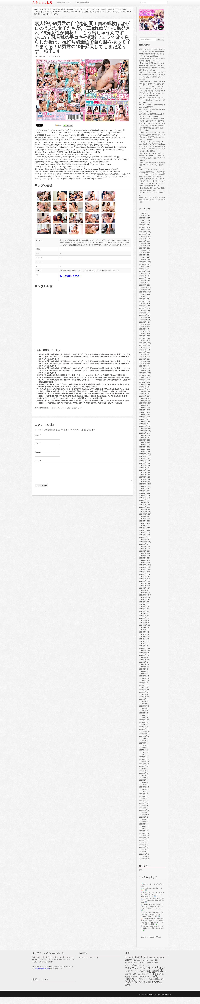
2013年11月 (143, 567)
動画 (41, 9)
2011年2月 (142, 643)
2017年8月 (142, 463)
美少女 (155, 982)
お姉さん (136, 960)
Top (194, 998)
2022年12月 (143, 315)
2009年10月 (143, 680)
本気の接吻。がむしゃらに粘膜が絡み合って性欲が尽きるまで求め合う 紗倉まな (152, 199)
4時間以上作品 (65, 270)
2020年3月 (142, 391)
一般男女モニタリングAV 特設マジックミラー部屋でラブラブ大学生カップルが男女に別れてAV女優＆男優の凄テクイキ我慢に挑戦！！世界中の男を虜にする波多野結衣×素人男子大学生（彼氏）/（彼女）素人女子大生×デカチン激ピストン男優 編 (83, 394)
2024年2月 (142, 283)
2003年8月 (142, 840)
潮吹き (158, 979)
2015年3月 (142, 530)
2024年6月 (142, 273)
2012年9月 (142, 600)
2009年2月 (142, 699)
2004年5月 (142, 824)
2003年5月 (142, 847)
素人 (93, 270)
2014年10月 (143, 542)
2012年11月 (143, 595)
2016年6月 (142, 495)
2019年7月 (142, 410)
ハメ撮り (127, 971)
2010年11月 (143, 650)
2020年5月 (142, 387)
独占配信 (131, 981)
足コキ (98, 270)
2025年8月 (142, 241)
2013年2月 (142, 588)
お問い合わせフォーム (42, 969)
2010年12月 (143, 648)
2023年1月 (142, 313)
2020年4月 (142, 389)
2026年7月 (142, 216)
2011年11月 (143, 623)
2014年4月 (142, 556)
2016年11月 (143, 484)
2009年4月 (142, 694)
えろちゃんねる (42, 2)
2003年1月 (142, 852)
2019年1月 (142, 424)
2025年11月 (143, 234)
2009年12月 (143, 676)
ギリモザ (138, 963)
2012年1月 (142, 618)
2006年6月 (142, 773)
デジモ (155, 962)
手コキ (116, 270)
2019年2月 (142, 421)
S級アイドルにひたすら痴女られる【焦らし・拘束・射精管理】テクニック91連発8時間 (70, 398)
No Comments (54, 56)
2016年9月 (142, 488)
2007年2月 (142, 754)
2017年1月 (142, 479)
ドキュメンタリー (140, 965)
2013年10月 (143, 569)
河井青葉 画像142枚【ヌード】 (152, 888)
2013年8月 (142, 574)
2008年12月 (143, 704)
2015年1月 (142, 535)
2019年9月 (142, 405)
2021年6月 (142, 357)
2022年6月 (142, 329)
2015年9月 (142, 516)
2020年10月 (143, 375)
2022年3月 (142, 336)
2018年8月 (142, 435)
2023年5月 (142, 303)
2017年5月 (142, 470)
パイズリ (135, 971)
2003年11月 (143, 835)
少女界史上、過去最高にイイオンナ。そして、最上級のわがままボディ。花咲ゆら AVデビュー (152, 100)
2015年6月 (142, 523)
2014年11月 (143, 539)
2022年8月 (142, 324)
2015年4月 (142, 528)
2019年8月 (142, 408)
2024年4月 (142, 278)
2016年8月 (142, 491)
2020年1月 (142, 396)
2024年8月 (142, 269)
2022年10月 (143, 320)
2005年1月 (142, 808)
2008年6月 (142, 717)
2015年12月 (143, 509)
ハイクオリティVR (134, 968)
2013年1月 (142, 590)
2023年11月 (143, 290)
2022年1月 (142, 340)
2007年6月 (142, 745)
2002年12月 (143, 854)
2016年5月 (142, 498)
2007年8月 (142, 741)
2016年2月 (142, 505)
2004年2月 (142, 831)
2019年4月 (142, 417)
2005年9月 (142, 794)
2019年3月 (142, 419)
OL (163, 957)
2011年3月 (142, 641)
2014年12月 (143, 537)
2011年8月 (142, 630)
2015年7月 (142, 521)
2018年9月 (142, 433)
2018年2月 (142, 449)
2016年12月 (143, 482)
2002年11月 (143, 856)
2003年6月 (142, 845)
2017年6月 (142, 468)
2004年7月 (142, 819)
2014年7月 (142, 549)
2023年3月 (142, 308)
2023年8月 (142, 296)
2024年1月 (142, 285)
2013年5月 (142, 581)
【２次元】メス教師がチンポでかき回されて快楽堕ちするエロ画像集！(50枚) (152, 900)
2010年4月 (142, 667)
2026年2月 (142, 227)
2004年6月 (142, 822)
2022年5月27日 (41, 56)
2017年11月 (143, 456)
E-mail (37, 443)
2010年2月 (142, 671)
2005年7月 (142, 796)
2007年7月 (142, 743)
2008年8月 (142, 713)
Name (37, 435)
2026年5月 (142, 220)
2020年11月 (143, 373)
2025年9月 (142, 239)
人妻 (130, 974)
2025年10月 (143, 236)
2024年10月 (143, 264)
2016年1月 (142, 507)
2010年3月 (142, 669)
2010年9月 (142, 655)
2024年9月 (142, 266)
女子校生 (128, 977)
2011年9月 (142, 627)
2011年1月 (142, 646)
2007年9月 (142, 738)
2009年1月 (142, 701)
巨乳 (155, 976)
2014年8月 (142, 546)
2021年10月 (143, 347)
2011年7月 (142, 632)
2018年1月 (142, 451)
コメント (38, 460)
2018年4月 (142, 445)
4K (73, 270)
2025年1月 (142, 257)
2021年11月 (143, 345)
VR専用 (128, 960)
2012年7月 (142, 604)
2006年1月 (142, 785)
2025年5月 (142, 248)
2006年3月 (142, 780)
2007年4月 (142, 750)
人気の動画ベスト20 (64, 2)
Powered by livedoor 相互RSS (150, 937)
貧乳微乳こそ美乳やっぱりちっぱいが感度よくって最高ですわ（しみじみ (152, 928)
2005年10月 (143, 792)
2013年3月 (142, 586)
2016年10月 (143, 486)
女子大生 (161, 974)
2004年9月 (142, 817)
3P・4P (128, 957)
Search (160, 39)
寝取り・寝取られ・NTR (142, 977)
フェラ (142, 971)
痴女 (88, 270)
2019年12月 (143, 398)
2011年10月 (143, 625)
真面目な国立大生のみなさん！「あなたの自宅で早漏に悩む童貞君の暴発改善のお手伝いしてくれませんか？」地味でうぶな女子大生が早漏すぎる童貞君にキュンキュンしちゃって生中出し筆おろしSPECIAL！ (83, 385)
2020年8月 (142, 380)
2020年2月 (142, 394)
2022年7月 (142, 327)
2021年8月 (142, 352)
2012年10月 (143, 597)
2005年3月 (142, 803)
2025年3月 (142, 253)
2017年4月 (142, 472)
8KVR (150, 957)
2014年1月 (142, 563)
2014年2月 (142, 560)
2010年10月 (143, 653)
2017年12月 (143, 454)
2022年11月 (143, 317)
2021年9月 (142, 350)
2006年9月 (142, 766)
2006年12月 (143, 759)
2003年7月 (142, 842)
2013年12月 (143, 565)
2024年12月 (143, 259)
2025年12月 (143, 232)
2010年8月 (142, 657)
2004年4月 (142, 826)
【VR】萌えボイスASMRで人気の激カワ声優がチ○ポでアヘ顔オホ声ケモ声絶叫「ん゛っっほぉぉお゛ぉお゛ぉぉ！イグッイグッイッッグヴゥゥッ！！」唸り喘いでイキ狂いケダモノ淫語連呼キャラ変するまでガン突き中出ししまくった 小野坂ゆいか (152, 88)
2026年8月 (142, 213)
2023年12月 (143, 287)
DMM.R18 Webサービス (164, 994)
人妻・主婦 (137, 974)
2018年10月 (143, 431)
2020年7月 (142, 382)
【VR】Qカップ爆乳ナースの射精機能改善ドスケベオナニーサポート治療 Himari (152, 164)
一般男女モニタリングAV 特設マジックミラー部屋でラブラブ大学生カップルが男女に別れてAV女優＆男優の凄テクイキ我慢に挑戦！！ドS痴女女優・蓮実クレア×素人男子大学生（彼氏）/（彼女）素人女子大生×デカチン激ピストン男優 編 (83, 401)
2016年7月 (142, 493)
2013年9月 (142, 572)
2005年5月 (142, 801)
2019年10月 (143, 403)
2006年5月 (142, 775)
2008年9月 (142, 711)
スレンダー (146, 962)
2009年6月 (142, 690)
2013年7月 (142, 576)
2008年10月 (143, 708)
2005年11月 (143, 789)
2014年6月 (142, 551)
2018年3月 (142, 447)
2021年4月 (142, 361)
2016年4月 (142, 500)
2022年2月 (142, 338)
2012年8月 (142, 602)
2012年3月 (142, 613)
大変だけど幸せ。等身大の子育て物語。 (152, 885)
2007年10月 (143, 736)
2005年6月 (142, 798)
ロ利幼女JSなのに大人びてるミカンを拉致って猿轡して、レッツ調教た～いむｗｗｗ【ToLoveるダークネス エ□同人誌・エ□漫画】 (152, 921)
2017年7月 (142, 465)
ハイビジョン (80, 270)
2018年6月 (142, 440)
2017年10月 (143, 458)
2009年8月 (142, 685)
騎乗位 (128, 984)
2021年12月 (143, 343)
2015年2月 (142, 532)
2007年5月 (142, 748)
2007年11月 (143, 734)
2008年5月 (142, 720)
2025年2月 (142, 255)
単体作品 (151, 973)
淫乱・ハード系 (145, 979)
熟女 (163, 979)
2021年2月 (142, 366)
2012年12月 (143, 593)
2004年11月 (143, 812)
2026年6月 (142, 218)
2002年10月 (143, 859)
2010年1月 (142, 674)
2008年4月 (142, 722)
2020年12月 (143, 371)
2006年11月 (143, 761)
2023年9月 (142, 294)
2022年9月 (142, 322)
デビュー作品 (130, 965)
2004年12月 (143, 810)
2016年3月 (142, 502)
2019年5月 (142, 414)
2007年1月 (142, 757)
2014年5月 (142, 553)
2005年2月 (142, 805)
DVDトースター (157, 957)
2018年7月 (142, 438)
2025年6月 (142, 246)
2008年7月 (142, 715)
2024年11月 (143, 262)
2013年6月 (142, 579)
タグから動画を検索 (82, 2)
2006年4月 (142, 778)
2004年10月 (143, 815)
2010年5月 (142, 664)
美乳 (149, 982)
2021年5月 (142, 359)
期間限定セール (132, 979)
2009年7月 (142, 687)
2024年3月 (142, 280)
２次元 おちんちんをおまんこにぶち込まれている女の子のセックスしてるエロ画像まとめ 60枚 (152, 914)
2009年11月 (143, 678)
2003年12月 (143, 833)
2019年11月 (143, 401)
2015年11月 (143, 512)
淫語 (104, 270)
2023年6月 (142, 301)
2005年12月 (143, 787)
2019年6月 (142, 412)
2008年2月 (142, 727)
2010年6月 (142, 662)
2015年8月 (142, 519)
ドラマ (147, 965)
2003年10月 (143, 838)
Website (38, 452)
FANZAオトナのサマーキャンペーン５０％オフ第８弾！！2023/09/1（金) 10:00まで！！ (152, 894)
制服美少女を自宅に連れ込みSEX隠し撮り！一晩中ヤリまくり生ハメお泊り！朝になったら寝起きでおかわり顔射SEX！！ (82, 375)
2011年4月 (142, 639)
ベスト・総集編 (151, 971)
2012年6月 (142, 606)
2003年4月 (142, 849)
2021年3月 (142, 364)
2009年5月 (142, 692)
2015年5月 (142, 525)
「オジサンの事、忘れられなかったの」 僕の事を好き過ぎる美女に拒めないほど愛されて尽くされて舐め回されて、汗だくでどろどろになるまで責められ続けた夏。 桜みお (152, 146)
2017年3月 (142, 475)
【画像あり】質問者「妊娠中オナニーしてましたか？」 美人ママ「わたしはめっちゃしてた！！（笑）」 (152, 906)
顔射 (160, 982)
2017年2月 (142, 477)
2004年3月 (142, 829)
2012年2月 (142, 616)
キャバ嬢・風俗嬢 (130, 963)
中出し (110, 270)
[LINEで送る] (68, 125)
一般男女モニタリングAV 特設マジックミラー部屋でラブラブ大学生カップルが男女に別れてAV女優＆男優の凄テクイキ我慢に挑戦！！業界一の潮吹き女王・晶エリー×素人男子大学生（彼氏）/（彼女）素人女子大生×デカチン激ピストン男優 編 (83, 390)
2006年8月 (142, 768)
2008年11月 (143, 706)
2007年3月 (142, 752)
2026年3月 (142, 225)
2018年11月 (143, 428)
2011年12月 (143, 620)
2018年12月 (143, 426)
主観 (126, 974)
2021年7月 (142, 354)
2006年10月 (143, 764)
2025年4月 (142, 250)
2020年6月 (142, 384)
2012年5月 (142, 609)
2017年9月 (142, 461)
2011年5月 (142, 637)
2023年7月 (142, 299)
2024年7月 (142, 271)
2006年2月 (142, 782)
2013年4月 (142, 583)
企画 (143, 974)
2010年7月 (142, 660)
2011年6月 (142, 634)
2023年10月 (143, 292)
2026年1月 (142, 229)
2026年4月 (142, 222)
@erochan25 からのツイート (88, 957)
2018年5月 (142, 442)
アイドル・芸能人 (144, 960)
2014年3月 (142, 558)
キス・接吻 (154, 960)
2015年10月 (143, 514)
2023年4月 (142, 306)
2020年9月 (142, 377)
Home (36, 9)
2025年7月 (142, 243)
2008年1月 (142, 729)
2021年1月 (142, 368)
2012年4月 (142, 611)
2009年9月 (142, 683)
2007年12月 (143, 731)
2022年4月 (142, 334)
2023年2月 (142, 310)
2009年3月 (142, 697)
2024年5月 (142, 276)
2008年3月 (142, 724)
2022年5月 (142, 331)
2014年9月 (142, 544)
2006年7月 (142, 771)
